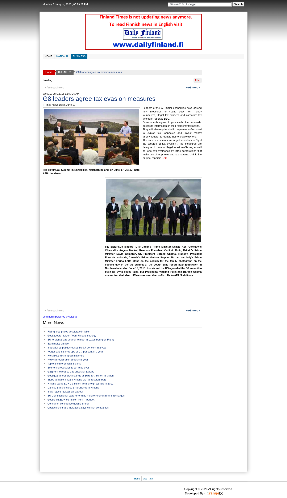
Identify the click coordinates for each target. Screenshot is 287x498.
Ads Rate (148, 478)
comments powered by (60, 316)
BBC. (165, 158)
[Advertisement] (119, 293)
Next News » (193, 87)
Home (137, 478)
